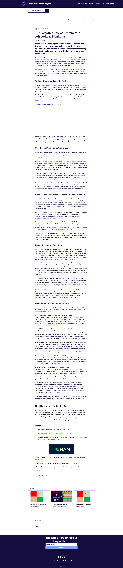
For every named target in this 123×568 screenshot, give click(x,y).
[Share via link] (46, 475)
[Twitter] (113, 3)
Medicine (49, 19)
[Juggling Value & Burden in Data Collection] (84, 496)
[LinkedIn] (115, 3)
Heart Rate (77, 467)
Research (74, 19)
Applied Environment (42, 467)
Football (61, 467)
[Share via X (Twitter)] (39, 475)
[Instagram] (117, 3)
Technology (82, 19)
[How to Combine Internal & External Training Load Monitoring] (61, 496)
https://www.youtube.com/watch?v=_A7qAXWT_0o (48, 104)
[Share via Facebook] (36, 475)
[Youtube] (111, 3)
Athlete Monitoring (54, 463)
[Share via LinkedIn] (42, 475)
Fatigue (54, 467)
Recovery (66, 19)
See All (93, 487)
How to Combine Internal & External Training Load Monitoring (60, 505)
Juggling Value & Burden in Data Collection (83, 505)
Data (43, 19)
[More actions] (87, 29)
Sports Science (40, 463)
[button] (93, 19)
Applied (37, 19)
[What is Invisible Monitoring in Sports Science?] (38, 496)
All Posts (30, 19)
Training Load (66, 463)
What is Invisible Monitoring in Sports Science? (38, 505)
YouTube (75, 463)
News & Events (58, 19)
